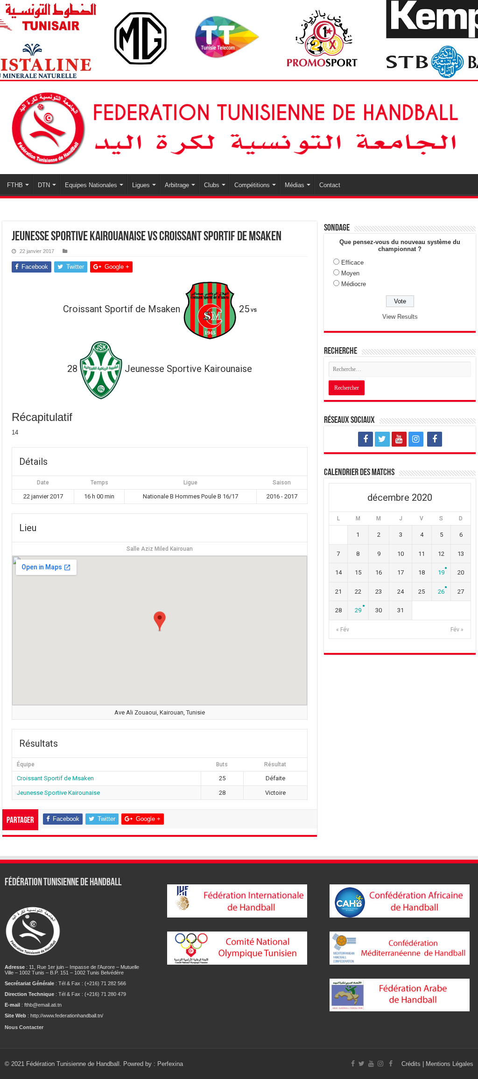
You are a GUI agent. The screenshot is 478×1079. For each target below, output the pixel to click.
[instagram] (415, 439)
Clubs (211, 185)
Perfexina (170, 1063)
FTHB (15, 185)
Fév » (457, 629)
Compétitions (252, 185)
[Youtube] (399, 439)
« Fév (342, 629)
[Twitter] (382, 439)
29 (358, 610)
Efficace (352, 262)
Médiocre (353, 283)
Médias (294, 185)
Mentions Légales (449, 1063)
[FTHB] (239, 126)
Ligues (141, 185)
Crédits (411, 1063)
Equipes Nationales (91, 185)
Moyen (350, 273)
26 (441, 591)
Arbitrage (177, 185)
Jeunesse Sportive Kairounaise (58, 792)
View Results (400, 316)
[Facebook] (365, 439)
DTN (44, 185)
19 (441, 572)
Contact (329, 185)
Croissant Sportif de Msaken (55, 778)
